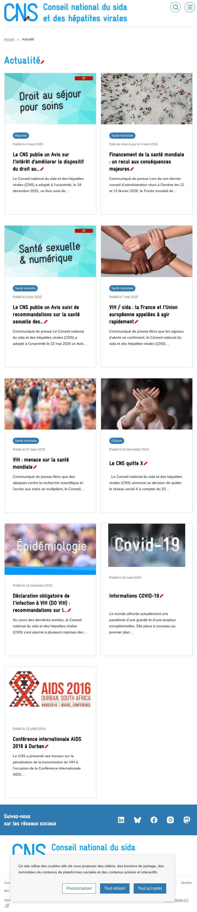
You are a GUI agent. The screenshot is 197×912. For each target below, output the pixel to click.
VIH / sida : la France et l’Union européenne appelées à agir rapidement (143, 314)
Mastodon (187, 820)
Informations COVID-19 (134, 595)
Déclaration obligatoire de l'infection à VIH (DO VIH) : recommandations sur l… (41, 602)
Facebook (154, 820)
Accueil (9, 39)
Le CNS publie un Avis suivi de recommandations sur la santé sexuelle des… (46, 314)
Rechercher (175, 7)
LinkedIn (121, 820)
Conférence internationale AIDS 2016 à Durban (47, 742)
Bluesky (137, 820)
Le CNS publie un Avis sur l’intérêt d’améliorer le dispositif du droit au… (48, 161)
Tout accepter (150, 888)
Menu (190, 7)
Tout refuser (114, 888)
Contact (9, 883)
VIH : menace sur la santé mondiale (41, 463)
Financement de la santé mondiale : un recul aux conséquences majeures (146, 161)
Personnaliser (79, 888)
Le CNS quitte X (126, 463)
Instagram (170, 820)
